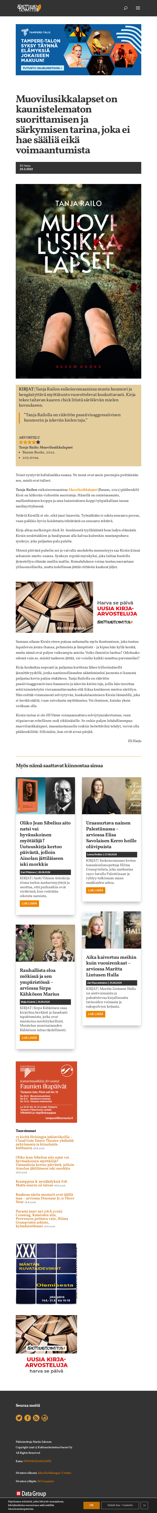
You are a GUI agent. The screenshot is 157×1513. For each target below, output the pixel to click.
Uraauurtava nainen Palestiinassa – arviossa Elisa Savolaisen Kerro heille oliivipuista (111, 835)
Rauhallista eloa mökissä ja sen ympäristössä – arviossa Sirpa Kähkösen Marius (39, 982)
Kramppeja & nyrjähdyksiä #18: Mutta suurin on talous (42, 1183)
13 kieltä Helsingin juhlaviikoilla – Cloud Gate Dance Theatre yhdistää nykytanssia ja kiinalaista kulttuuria (45, 1143)
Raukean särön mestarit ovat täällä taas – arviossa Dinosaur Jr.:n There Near (45, 1198)
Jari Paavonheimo (97, 982)
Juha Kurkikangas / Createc (54, 1473)
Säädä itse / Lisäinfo (120, 1505)
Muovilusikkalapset (83, 489)
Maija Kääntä (28, 1001)
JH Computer (46, 1481)
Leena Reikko (94, 854)
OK (92, 1505)
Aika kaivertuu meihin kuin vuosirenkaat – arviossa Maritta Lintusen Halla (111, 966)
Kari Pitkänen (28, 872)
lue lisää (29, 903)
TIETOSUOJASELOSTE (37, 1461)
